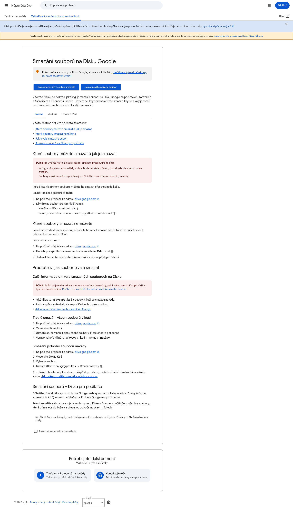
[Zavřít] (286, 25)
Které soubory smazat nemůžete (55, 134)
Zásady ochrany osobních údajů (45, 502)
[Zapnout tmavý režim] (109, 502)
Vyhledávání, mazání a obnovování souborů (55, 16)
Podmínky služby (70, 502)
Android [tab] (52, 114)
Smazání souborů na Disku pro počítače (59, 143)
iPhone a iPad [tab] (69, 114)
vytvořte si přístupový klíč (217, 26)
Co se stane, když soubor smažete (56, 87)
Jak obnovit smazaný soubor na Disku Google (63, 309)
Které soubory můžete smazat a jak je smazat (63, 129)
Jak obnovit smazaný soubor (101, 87)
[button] (6, 5)
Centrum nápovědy (15, 16)
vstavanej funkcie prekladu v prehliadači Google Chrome (238, 36)
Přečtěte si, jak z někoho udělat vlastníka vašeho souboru (94, 289)
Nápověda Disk (21, 5)
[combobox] (106, 5)
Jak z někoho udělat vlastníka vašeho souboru (69, 376)
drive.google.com (85, 199)
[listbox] (93, 502)
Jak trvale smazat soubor (51, 138)
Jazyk (88, 498)
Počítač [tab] (39, 114)
